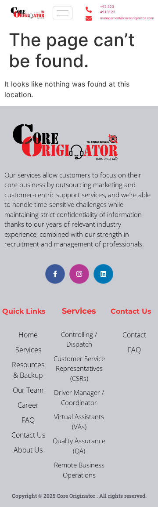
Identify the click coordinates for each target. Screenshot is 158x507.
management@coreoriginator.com (107, 18)
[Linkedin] (103, 274)
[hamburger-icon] (62, 13)
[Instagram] (79, 274)
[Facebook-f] (55, 274)
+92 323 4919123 (107, 9)
